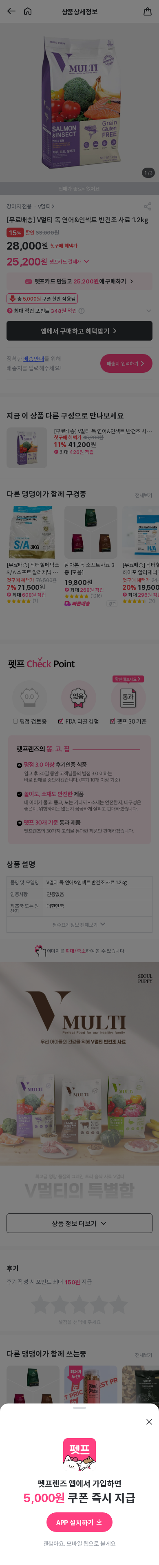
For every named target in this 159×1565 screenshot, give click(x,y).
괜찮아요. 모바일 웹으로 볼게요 (79, 1543)
